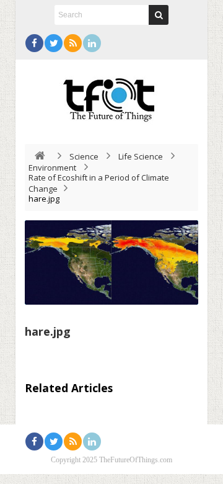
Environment (52, 167)
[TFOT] (111, 95)
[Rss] (72, 43)
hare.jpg (48, 331)
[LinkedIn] (92, 43)
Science (83, 156)
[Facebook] (34, 43)
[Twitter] (53, 43)
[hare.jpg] (111, 262)
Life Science (140, 156)
